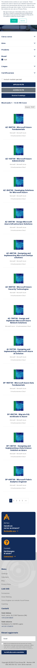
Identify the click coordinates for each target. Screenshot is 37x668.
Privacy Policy (6, 584)
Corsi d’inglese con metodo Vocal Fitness (15, 600)
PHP (5, 60)
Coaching (4, 604)
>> (26, 501)
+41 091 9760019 (7, 626)
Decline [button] (23, 20)
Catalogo (4, 573)
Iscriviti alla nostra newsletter (14, 652)
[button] (35, 36)
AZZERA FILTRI (18, 90)
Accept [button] (14, 20)
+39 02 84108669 (7, 618)
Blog (2, 581)
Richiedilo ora (10, 531)
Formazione (5, 593)
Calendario (5, 577)
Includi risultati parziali (13, 79)
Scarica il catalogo (18, 95)
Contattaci (8, 556)
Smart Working (6, 597)
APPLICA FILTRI (18, 84)
